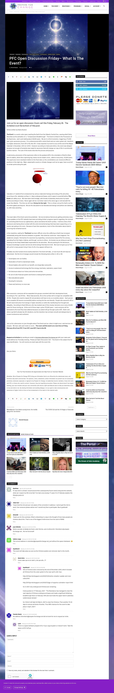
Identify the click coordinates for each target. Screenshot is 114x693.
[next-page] (11, 477)
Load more (91, 407)
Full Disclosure (43, 54)
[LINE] (53, 77)
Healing (57, 1)
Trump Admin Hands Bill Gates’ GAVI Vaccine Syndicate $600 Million (91, 163)
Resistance (66, 6)
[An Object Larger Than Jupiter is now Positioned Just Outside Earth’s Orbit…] (80, 349)
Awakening (18, 54)
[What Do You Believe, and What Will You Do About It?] (80, 322)
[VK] (33, 77)
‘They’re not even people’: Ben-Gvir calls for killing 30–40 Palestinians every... (90, 189)
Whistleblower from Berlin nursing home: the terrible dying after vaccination (22, 410)
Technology (78, 1)
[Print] (49, 77)
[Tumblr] (57, 77)
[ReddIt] (25, 77)
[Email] (37, 77)
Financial (85, 1)
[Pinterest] (16, 77)
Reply (14, 497)
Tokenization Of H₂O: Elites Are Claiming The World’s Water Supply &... (91, 215)
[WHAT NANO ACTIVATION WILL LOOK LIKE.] (40, 444)
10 (31, 67)
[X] (12, 77)
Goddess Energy (51, 54)
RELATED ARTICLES (13, 434)
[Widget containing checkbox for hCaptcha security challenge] (20, 676)
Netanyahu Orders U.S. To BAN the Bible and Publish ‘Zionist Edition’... (90, 264)
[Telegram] (41, 77)
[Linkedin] (29, 77)
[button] (104, 6)
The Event (54, 6)
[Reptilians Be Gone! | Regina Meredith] (62, 463)
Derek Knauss (14, 67)
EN (105, 1)
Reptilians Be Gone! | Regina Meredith (62, 471)
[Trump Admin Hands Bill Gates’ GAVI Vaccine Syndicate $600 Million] (17, 444)
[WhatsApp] (21, 77)
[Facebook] (8, 77)
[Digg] (66, 77)
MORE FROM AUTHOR (27, 434)
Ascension (24, 1)
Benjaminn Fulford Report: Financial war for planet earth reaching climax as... (96, 339)
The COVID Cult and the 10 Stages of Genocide (59, 409)
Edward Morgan (79, 167)
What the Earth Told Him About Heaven (40, 471)
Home (45, 6)
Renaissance (70, 1)
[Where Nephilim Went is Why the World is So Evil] (62, 444)
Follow (104, 85)
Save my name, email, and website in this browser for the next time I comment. (31, 670)
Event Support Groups (34, 1)
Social (87, 6)
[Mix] (62, 77)
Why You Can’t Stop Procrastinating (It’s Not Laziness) (90, 239)
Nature (99, 1)
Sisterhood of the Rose (48, 1)
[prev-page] (8, 477)
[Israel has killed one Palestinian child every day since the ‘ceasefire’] (17, 463)
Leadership (92, 1)
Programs (77, 6)
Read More (91, 136)
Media (63, 1)
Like (105, 81)
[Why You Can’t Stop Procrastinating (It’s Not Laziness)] (91, 229)
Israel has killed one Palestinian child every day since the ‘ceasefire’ (91, 288)
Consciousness (25, 54)
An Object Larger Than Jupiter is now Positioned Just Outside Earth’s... (95, 348)
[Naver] (70, 77)
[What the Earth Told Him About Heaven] (40, 463)
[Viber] (45, 77)
